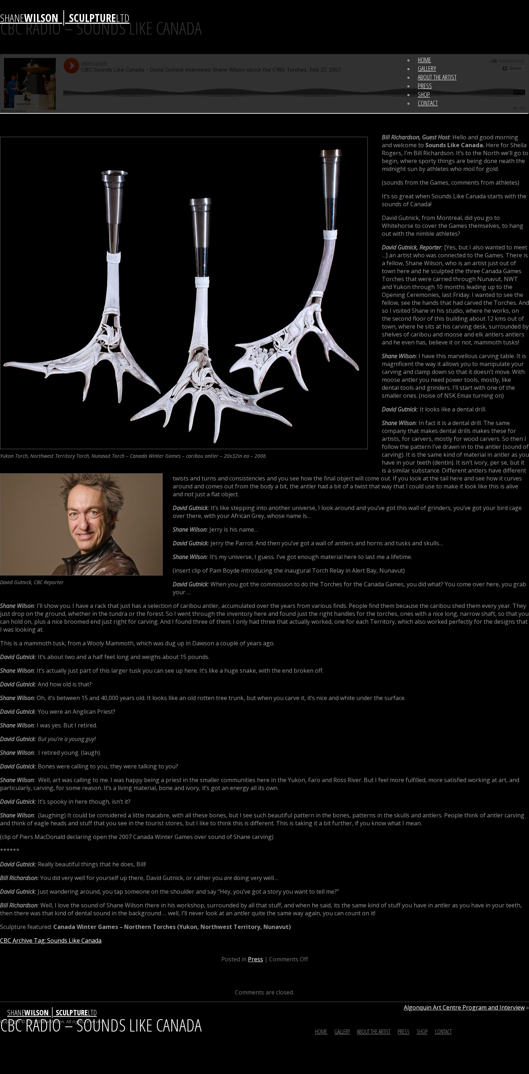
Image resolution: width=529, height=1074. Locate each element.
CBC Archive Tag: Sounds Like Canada (50, 940)
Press (425, 85)
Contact (428, 103)
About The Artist (437, 77)
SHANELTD (65, 17)
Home (424, 59)
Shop (424, 94)
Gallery (427, 68)
